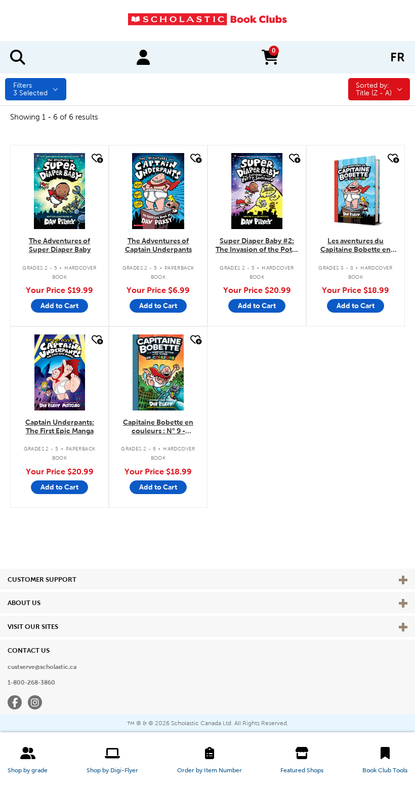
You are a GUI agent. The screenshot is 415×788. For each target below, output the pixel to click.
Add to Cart (59, 306)
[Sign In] (143, 57)
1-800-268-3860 (31, 682)
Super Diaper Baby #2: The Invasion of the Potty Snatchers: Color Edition (257, 245)
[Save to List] (96, 158)
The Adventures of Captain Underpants (158, 245)
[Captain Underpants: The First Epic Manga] (59, 372)
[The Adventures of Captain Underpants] (158, 191)
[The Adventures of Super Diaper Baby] (60, 191)
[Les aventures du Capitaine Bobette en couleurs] (355, 191)
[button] (28, 760)
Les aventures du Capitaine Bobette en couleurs (355, 245)
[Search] (17, 57)
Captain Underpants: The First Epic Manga (59, 426)
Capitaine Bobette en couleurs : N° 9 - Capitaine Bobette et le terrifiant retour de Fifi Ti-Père (158, 427)
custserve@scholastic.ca (42, 666)
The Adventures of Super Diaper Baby (60, 245)
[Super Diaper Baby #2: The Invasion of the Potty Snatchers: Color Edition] (257, 191)
